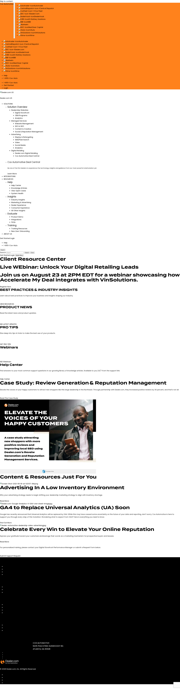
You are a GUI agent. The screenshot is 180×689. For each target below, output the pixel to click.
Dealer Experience (18, 205)
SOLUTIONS (8, 104)
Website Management (24, 123)
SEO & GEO (19, 126)
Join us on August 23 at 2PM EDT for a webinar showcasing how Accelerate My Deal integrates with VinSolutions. (90, 277)
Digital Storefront (22, 113)
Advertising (16, 134)
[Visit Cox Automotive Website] (10, 687)
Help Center (16, 185)
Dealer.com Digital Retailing (26, 153)
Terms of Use (7, 652)
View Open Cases (18, 191)
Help (5, 75)
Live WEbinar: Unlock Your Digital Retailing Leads (69, 267)
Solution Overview (17, 106)
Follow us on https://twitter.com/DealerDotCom (24, 683)
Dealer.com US (6, 98)
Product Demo (17, 217)
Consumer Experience (20, 208)
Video (17, 142)
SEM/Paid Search (22, 140)
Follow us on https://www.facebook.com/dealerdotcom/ (27, 675)
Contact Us (8, 625)
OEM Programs (21, 115)
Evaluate (12, 213)
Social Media (20, 145)
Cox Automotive (7, 4)
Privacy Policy (7, 654)
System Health (17, 193)
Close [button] (32, 252)
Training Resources (19, 228)
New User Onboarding (20, 231)
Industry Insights (18, 200)
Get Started (9, 85)
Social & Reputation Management (29, 131)
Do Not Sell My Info (9, 656)
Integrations (16, 219)
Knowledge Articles (19, 188)
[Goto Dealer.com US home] (9, 663)
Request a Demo (11, 630)
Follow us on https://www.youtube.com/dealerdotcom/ (27, 680)
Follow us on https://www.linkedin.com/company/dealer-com (30, 677)
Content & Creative (23, 129)
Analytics (19, 118)
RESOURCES (8, 179)
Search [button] (3, 250)
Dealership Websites (19, 110)
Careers (7, 592)
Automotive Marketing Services (17, 572)
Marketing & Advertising (21, 202)
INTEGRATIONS (10, 176)
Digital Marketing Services (14, 569)
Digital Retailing (17, 150)
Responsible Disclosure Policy (12, 658)
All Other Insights (18, 210)
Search (27, 252)
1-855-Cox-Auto (11, 78)
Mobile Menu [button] (19, 255)
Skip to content (6, 1)
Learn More (12, 173)
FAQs (13, 222)
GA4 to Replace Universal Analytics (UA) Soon (65, 507)
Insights (12, 196)
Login (6, 88)
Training (12, 225)
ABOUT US (8, 234)
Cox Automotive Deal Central (27, 156)
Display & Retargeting (24, 137)
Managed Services (19, 121)
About (6, 589)
